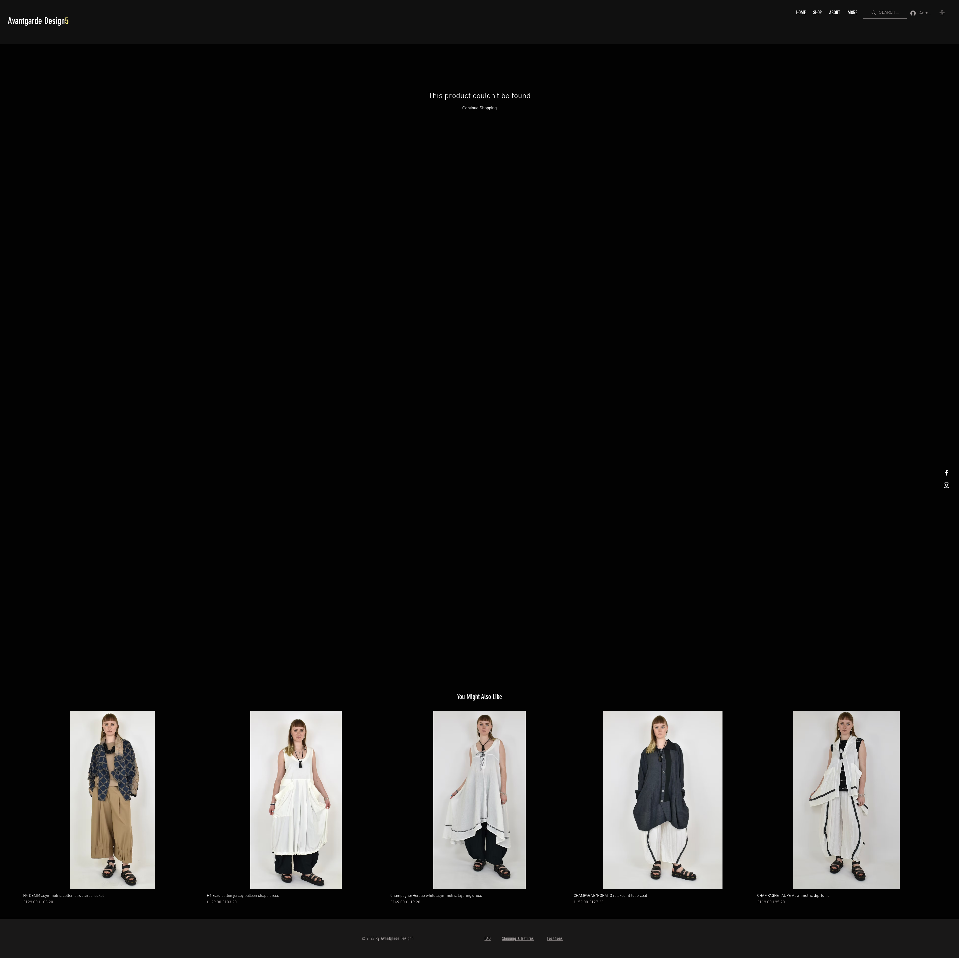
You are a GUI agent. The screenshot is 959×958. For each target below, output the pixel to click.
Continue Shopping (479, 108)
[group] (479, 808)
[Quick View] (112, 800)
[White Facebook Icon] (946, 473)
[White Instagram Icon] (946, 485)
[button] (945, 12)
